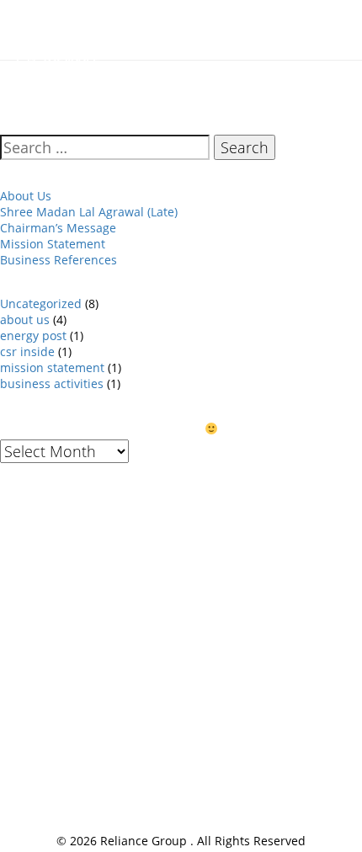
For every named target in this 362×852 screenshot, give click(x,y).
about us (25, 319)
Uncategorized (41, 304)
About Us (25, 196)
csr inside (27, 351)
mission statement (52, 367)
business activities (52, 383)
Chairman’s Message (58, 228)
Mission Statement (52, 244)
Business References (58, 260)
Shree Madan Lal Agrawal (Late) (89, 212)
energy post (33, 335)
